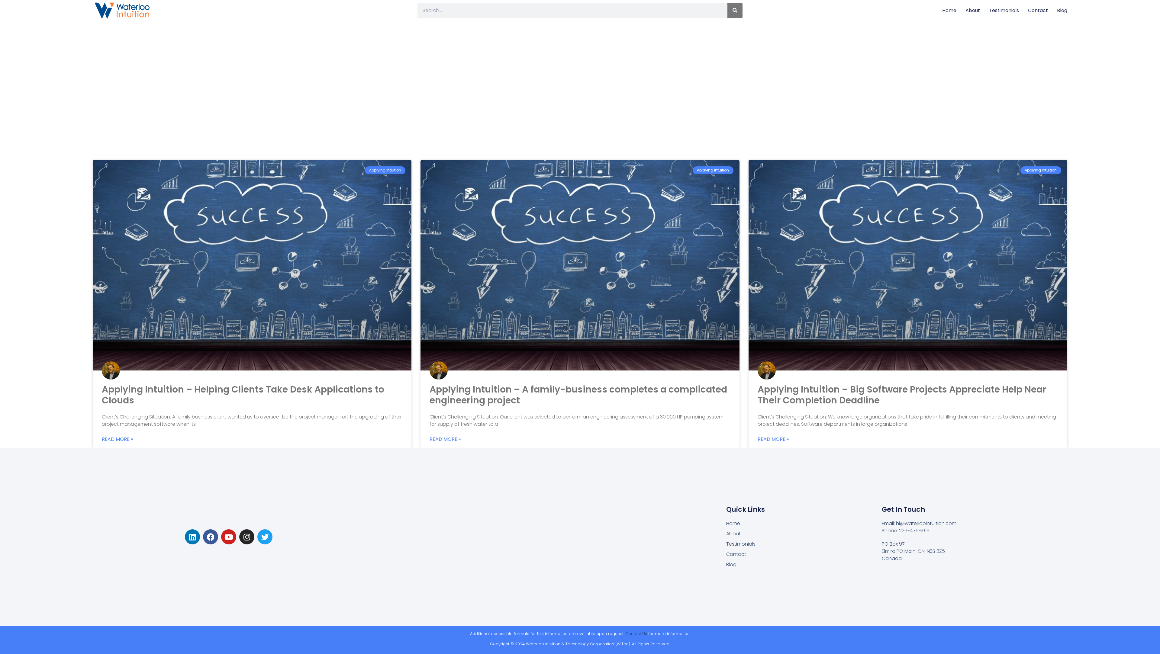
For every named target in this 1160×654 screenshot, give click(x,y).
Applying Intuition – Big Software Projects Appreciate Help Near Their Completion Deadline (902, 395)
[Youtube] (228, 536)
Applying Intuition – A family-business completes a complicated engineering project (578, 395)
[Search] (735, 10)
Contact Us (636, 633)
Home (949, 10)
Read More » (117, 439)
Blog (1062, 10)
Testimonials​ (1004, 10)
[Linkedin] (192, 536)
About (972, 10)
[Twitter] (264, 536)
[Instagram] (246, 536)
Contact (1038, 10)
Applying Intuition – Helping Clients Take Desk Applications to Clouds (243, 395)
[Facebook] (210, 536)
